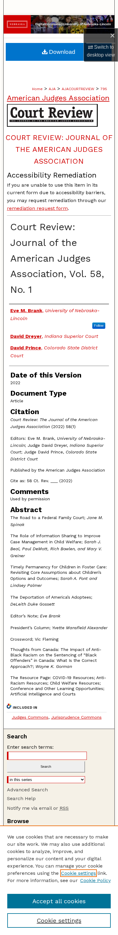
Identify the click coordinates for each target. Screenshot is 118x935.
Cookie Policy (95, 880)
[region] (59, 880)
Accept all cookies (59, 901)
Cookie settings (78, 873)
